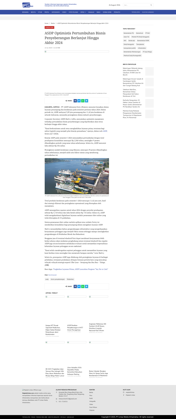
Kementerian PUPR (143, 40)
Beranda (25, 12)
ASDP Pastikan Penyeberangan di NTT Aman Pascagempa (75, 327)
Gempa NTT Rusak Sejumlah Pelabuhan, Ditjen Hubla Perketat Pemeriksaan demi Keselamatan (53, 329)
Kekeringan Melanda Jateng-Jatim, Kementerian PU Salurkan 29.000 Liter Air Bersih (133, 71)
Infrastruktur (142, 48)
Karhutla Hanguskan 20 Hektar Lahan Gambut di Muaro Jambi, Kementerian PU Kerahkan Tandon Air (132, 103)
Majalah (91, 12)
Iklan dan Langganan (148, 12)
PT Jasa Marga (147, 52)
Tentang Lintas (136, 12)
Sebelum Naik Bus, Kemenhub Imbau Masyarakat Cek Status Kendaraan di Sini (131, 92)
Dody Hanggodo (129, 44)
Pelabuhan (70, 279)
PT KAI (147, 33)
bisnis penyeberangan (58, 279)
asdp (46, 279)
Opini (82, 12)
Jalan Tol (126, 37)
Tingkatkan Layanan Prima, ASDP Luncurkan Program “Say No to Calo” (80, 269)
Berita (33, 12)
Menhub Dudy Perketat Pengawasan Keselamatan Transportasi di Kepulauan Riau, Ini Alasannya (132, 114)
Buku (98, 12)
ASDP (105, 131)
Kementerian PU (129, 33)
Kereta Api (132, 40)
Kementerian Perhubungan (132, 52)
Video (64, 12)
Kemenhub (139, 33)
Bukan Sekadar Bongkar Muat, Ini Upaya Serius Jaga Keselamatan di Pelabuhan (98, 373)
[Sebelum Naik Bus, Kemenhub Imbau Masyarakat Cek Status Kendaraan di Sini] (149, 92)
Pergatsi (117, 12)
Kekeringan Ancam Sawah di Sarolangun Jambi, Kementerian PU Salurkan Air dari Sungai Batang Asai (133, 82)
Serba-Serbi (107, 12)
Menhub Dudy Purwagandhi (132, 55)
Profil (47, 12)
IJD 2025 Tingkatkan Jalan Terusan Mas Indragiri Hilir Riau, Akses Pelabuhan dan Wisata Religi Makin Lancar (55, 372)
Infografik (56, 12)
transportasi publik (130, 48)
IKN (125, 40)
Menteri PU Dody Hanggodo (140, 37)
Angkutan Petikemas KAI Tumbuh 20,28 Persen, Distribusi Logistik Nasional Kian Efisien (97, 327)
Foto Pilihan (73, 12)
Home (46, 23)
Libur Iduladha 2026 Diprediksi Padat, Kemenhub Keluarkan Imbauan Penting (74, 370)
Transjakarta (140, 44)
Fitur (40, 12)
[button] (49, 27)
